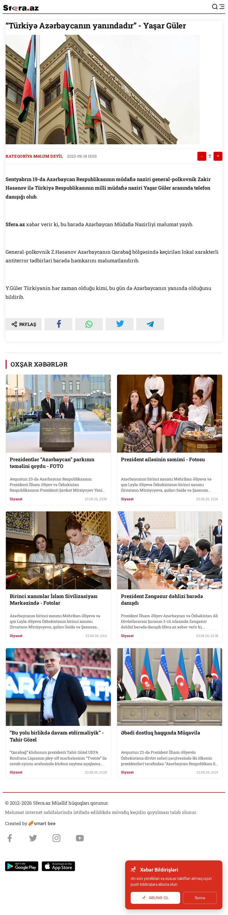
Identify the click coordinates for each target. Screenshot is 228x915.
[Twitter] (33, 838)
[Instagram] (56, 838)
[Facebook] (9, 838)
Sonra (200, 898)
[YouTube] (80, 838)
